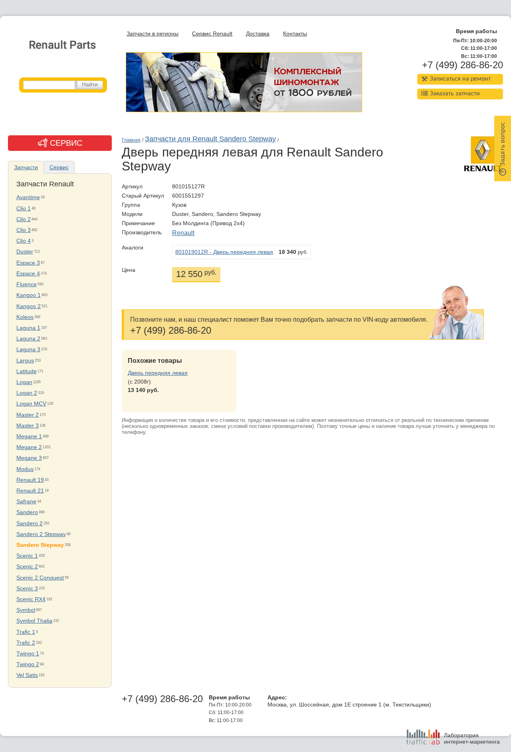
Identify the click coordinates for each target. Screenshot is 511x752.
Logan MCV (31, 404)
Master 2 (27, 415)
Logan (24, 382)
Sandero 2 (29, 523)
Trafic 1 (25, 632)
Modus (25, 469)
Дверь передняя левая (158, 373)
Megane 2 (29, 447)
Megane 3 (29, 458)
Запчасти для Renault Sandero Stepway (210, 139)
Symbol (25, 610)
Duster (24, 252)
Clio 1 (23, 209)
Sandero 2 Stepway (41, 534)
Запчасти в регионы (152, 34)
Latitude (26, 371)
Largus (25, 361)
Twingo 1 (27, 654)
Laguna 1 (28, 328)
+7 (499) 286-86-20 (462, 65)
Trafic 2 (25, 643)
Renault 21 (30, 491)
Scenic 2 (27, 567)
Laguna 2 (28, 339)
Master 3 (27, 426)
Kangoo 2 (28, 306)
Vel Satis (27, 675)
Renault (183, 233)
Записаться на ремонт (460, 79)
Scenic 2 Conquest (40, 578)
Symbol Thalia (34, 621)
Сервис (59, 167)
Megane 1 (29, 436)
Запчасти (26, 167)
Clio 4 (23, 241)
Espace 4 (28, 274)
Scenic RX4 (31, 599)
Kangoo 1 (28, 295)
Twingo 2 (27, 664)
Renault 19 (30, 480)
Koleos (25, 317)
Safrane (26, 502)
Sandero (27, 512)
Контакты (295, 34)
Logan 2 (26, 393)
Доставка (257, 34)
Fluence (26, 284)
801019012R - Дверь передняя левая (224, 252)
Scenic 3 (27, 589)
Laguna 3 (28, 349)
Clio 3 (23, 230)
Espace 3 (28, 263)
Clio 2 (23, 219)
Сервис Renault (212, 34)
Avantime (28, 197)
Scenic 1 (27, 556)
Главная (131, 140)
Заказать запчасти (455, 94)
